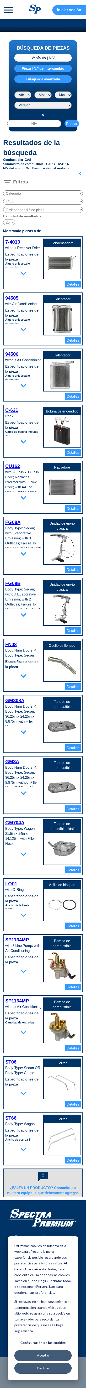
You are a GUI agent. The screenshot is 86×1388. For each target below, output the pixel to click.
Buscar (71, 124)
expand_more (23, 273)
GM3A (12, 761)
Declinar (43, 1368)
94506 (11, 354)
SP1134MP (17, 939)
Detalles (73, 284)
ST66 (10, 1118)
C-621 (11, 410)
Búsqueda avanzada (43, 79)
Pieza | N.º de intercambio (43, 68)
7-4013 (12, 242)
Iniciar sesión (69, 10)
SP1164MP (17, 1000)
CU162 (12, 466)
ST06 (10, 1061)
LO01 (11, 883)
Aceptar (43, 1355)
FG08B (13, 583)
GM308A (14, 700)
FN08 (11, 644)
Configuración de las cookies (43, 1343)
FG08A (13, 522)
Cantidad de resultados (22, 216)
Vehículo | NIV (43, 58)
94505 (11, 298)
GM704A (14, 822)
